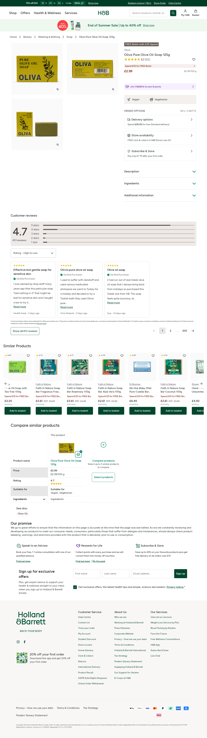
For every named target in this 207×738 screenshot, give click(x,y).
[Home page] (103, 13)
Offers (25, 13)
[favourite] (28, 356)
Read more (19, 306)
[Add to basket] (78, 454)
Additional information (138, 195)
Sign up (180, 573)
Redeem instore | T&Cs (139, 3)
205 (184, 330)
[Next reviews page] (192, 330)
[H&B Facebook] (25, 642)
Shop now (93, 3)
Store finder (160, 3)
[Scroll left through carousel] (5, 383)
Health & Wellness (47, 13)
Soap (69, 36)
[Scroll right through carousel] (201, 383)
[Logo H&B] (103, 14)
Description (131, 171)
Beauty (27, 36)
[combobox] (150, 13)
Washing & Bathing (49, 36)
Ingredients (131, 183)
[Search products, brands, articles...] (173, 13)
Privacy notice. (175, 586)
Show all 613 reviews (25, 331)
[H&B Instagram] (18, 642)
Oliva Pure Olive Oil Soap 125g (66, 462)
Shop (13, 13)
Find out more (41, 323)
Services (71, 13)
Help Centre (175, 3)
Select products (103, 477)
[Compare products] (103, 445)
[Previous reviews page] (154, 330)
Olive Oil (22, 513)
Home (13, 36)
